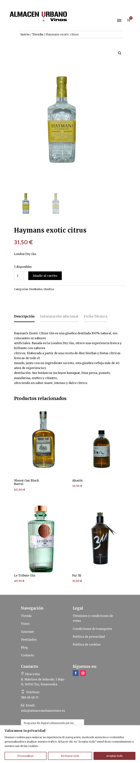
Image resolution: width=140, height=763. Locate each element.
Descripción (24, 316)
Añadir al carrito (45, 275)
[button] (119, 53)
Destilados (35, 289)
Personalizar (25, 756)
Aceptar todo (114, 756)
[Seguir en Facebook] (76, 673)
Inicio (25, 34)
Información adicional (59, 316)
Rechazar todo (70, 756)
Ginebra (48, 289)
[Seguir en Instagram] (83, 673)
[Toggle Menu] (119, 20)
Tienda (37, 34)
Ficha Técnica (95, 316)
